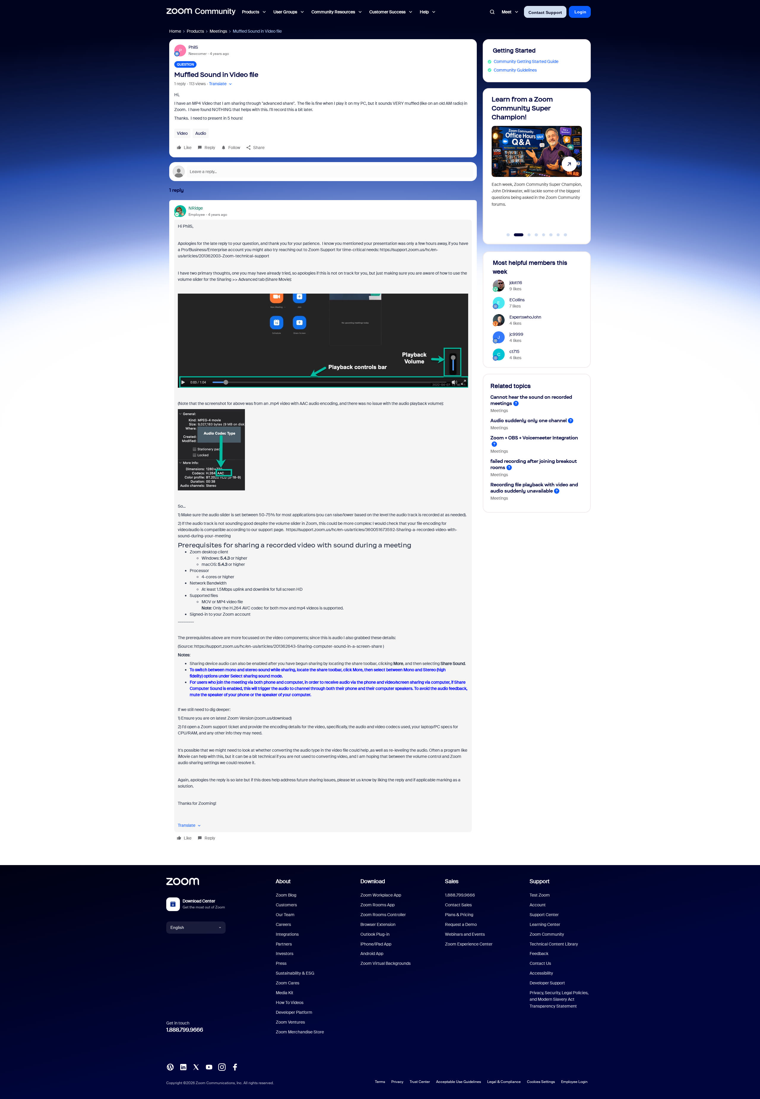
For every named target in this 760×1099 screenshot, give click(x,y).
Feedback (539, 953)
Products (195, 31)
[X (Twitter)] (196, 1066)
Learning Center (545, 924)
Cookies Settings (541, 1081)
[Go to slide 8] (565, 234)
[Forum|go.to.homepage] (201, 11)
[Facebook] (235, 1066)
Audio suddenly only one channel (528, 420)
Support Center (544, 914)
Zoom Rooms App (377, 905)
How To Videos (289, 1002)
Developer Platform (294, 1012)
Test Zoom (540, 895)
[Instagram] (222, 1066)
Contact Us (540, 963)
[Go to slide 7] (558, 234)
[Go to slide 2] (515, 234)
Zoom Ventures (290, 1022)
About (283, 881)
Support (540, 881)
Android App (371, 953)
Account (538, 905)
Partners (284, 944)
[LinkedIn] (183, 1066)
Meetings (218, 31)
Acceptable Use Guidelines (458, 1081)
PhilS (193, 47)
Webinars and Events (465, 934)
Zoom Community (547, 934)
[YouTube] (209, 1066)
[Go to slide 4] (536, 234)
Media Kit (284, 992)
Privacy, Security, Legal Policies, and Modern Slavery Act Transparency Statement (559, 999)
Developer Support (547, 983)
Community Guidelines (515, 70)
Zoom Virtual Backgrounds (385, 963)
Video (182, 133)
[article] (323, 524)
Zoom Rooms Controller (383, 914)
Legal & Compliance (504, 1081)
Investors (284, 953)
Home (175, 31)
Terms (380, 1081)
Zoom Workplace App (380, 895)
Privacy (397, 1081)
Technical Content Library (554, 944)
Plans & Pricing (459, 914)
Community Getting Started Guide (526, 61)
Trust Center (420, 1081)
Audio (200, 133)
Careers (283, 924)
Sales (451, 881)
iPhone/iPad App (375, 944)
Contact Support (545, 12)
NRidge (196, 208)
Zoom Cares (287, 983)
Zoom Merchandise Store (300, 1032)
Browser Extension (377, 924)
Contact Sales (458, 905)
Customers (286, 905)
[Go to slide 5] (543, 234)
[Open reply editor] (323, 171)
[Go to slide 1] (508, 234)
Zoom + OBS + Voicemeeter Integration (534, 438)
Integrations (287, 934)
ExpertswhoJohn (525, 317)
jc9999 (516, 334)
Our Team (285, 914)
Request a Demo (461, 924)
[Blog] (170, 1066)
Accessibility (541, 973)
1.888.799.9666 (184, 1029)
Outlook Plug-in (375, 934)
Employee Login (574, 1081)
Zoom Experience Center (469, 944)
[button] (221, 84)
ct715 (514, 351)
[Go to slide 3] (526, 234)
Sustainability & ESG (295, 973)
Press (281, 963)
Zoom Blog (286, 895)
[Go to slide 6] (551, 234)
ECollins (517, 300)
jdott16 (515, 282)
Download (372, 881)
